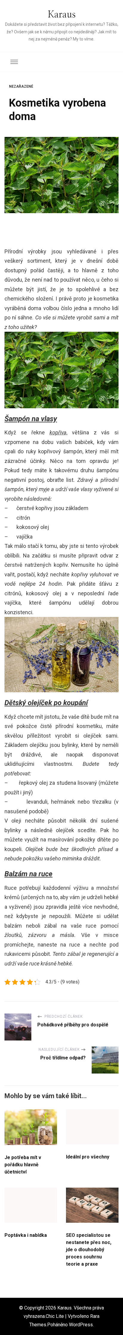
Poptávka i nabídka (25, 1235)
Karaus (62, 14)
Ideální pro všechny (87, 1157)
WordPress (81, 1324)
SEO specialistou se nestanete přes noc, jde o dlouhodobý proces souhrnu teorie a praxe (88, 1249)
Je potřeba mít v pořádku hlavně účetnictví (22, 1165)
